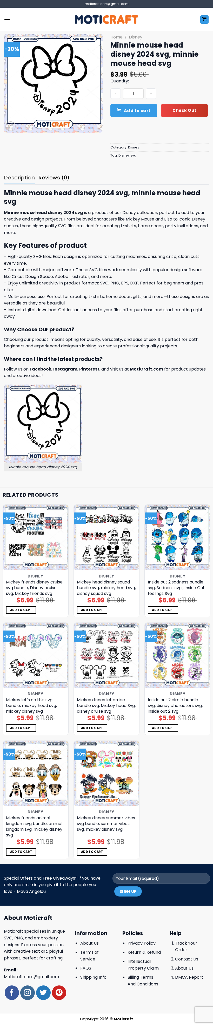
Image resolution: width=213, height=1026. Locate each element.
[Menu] (7, 19)
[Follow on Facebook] (12, 992)
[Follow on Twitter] (43, 992)
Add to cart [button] (21, 610)
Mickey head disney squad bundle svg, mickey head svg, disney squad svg (106, 587)
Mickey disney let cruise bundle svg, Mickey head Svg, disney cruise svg (106, 705)
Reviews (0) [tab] (53, 177)
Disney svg (127, 155)
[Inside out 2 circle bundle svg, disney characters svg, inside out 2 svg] (177, 655)
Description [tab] (19, 177)
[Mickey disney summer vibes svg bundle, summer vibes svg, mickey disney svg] (106, 773)
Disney (135, 37)
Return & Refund (144, 952)
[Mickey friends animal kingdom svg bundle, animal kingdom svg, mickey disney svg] (35, 773)
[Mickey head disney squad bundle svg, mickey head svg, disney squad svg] (106, 537)
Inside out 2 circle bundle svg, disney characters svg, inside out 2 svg (175, 705)
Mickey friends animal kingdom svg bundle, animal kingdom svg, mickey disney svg (34, 826)
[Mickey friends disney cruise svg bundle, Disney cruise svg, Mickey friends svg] (35, 537)
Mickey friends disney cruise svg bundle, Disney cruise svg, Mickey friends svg (34, 587)
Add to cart (137, 111)
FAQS (85, 968)
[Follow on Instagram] (27, 992)
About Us (89, 943)
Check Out (184, 110)
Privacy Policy (142, 943)
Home (116, 37)
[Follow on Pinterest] (59, 992)
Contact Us (186, 959)
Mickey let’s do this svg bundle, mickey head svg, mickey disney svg (31, 705)
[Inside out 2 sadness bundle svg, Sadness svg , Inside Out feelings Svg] (177, 537)
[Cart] (204, 19)
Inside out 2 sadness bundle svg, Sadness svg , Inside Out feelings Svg (176, 587)
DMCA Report (189, 977)
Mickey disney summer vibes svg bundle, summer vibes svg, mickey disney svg (106, 823)
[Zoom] (11, 126)
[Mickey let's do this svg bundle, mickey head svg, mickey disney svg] (35, 655)
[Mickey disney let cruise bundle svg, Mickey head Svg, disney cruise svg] (106, 655)
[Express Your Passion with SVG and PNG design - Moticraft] (106, 19)
